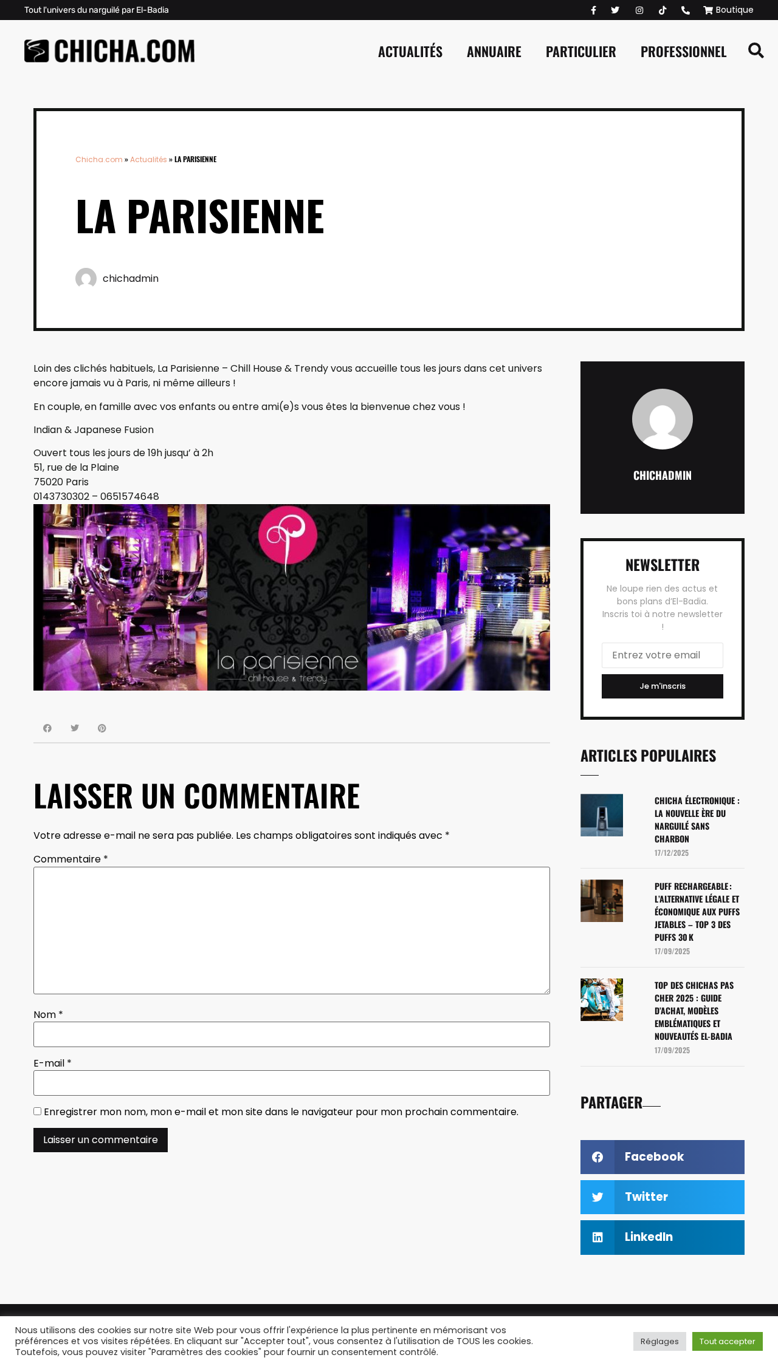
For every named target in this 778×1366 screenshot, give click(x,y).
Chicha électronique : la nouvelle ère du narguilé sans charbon (697, 819)
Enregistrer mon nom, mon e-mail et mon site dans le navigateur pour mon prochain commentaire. (281, 1112)
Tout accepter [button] (728, 1341)
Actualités (410, 51)
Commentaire (70, 859)
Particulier (581, 51)
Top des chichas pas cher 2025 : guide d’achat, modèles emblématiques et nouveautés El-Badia (694, 1010)
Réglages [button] (660, 1341)
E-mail (52, 1063)
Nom (48, 1015)
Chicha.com (99, 159)
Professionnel (684, 51)
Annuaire (494, 51)
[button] (756, 51)
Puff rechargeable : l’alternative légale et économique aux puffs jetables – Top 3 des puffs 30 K (697, 911)
